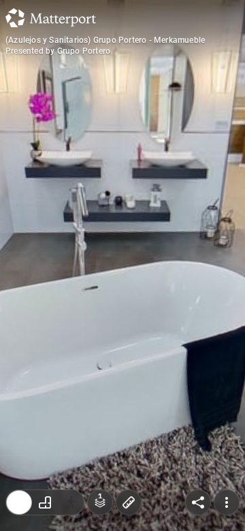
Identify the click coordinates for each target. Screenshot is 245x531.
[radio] (19, 502)
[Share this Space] (198, 502)
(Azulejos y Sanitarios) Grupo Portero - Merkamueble (105, 40)
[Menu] (227, 502)
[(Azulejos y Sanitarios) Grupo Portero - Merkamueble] (122, 265)
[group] (44, 502)
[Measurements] (129, 502)
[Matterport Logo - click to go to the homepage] (51, 17)
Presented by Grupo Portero (57, 51)
